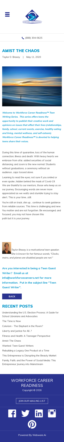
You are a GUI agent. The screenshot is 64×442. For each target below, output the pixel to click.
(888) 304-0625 (33, 37)
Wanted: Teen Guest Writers (18, 345)
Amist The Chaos (11, 340)
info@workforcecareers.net (20, 278)
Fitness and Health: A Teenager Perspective (26, 335)
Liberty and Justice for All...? (17, 330)
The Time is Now (11, 321)
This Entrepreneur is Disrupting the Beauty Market (29, 355)
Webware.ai (39, 435)
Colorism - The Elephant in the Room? (22, 326)
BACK (12, 296)
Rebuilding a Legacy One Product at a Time (25, 350)
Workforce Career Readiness (32, 383)
